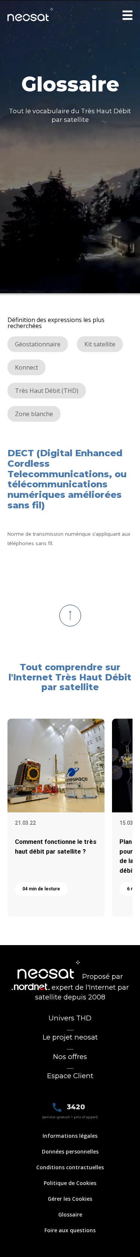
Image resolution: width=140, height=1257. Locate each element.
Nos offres (70, 1056)
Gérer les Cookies (70, 1198)
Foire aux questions (70, 1230)
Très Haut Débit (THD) (46, 391)
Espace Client (70, 1075)
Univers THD (70, 1018)
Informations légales (70, 1135)
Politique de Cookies (70, 1183)
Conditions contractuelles (70, 1167)
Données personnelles (70, 1151)
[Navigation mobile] (127, 15)
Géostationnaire (37, 344)
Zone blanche (34, 414)
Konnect (26, 367)
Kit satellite (99, 344)
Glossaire (70, 1214)
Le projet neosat (70, 1037)
